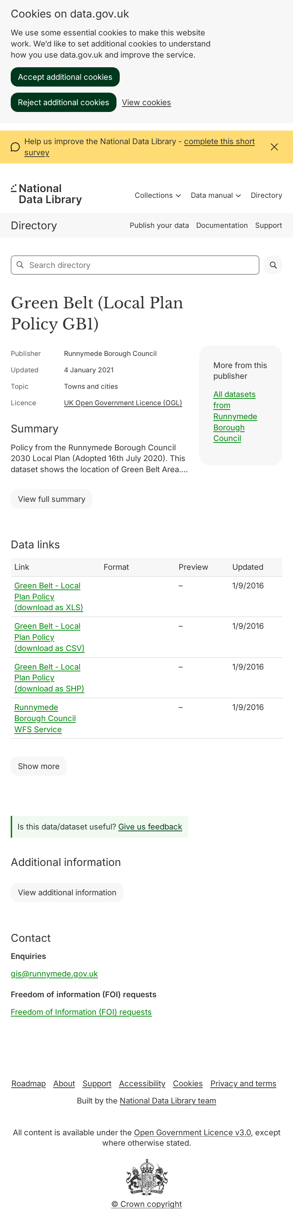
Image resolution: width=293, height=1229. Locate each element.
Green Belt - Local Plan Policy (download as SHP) (49, 678)
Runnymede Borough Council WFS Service (45, 718)
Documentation (222, 225)
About (64, 1083)
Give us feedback (150, 826)
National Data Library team (168, 1100)
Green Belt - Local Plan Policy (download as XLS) (48, 596)
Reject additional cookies (63, 102)
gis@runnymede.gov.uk (54, 973)
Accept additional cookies (65, 77)
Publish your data (159, 225)
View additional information (67, 892)
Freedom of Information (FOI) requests (81, 1012)
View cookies (146, 102)
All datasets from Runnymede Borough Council (235, 416)
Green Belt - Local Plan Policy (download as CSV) (49, 637)
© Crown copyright (146, 1204)
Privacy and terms (243, 1083)
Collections (154, 195)
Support (268, 225)
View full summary (51, 499)
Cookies (188, 1083)
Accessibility (142, 1083)
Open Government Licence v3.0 (192, 1132)
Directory (266, 195)
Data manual (212, 195)
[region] (146, 648)
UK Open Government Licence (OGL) (123, 403)
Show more (39, 766)
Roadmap (28, 1083)
